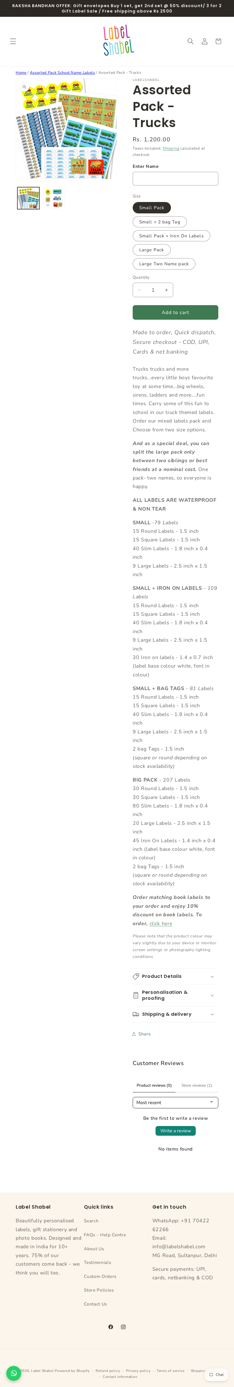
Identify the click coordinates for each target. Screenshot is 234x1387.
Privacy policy (138, 1370)
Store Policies (99, 1290)
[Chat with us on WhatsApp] (13, 1373)
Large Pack (151, 250)
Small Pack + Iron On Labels (171, 236)
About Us (94, 1249)
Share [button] (144, 1034)
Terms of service (171, 1370)
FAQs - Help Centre (105, 1235)
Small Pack (151, 208)
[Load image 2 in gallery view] (53, 198)
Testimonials (97, 1262)
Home (21, 72)
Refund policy (108, 1370)
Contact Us (95, 1304)
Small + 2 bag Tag (159, 222)
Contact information (120, 1376)
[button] (13, 41)
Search (91, 1221)
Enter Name (146, 166)
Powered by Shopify (72, 1370)
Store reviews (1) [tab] (196, 1085)
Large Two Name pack (164, 264)
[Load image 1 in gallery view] (28, 198)
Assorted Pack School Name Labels (62, 72)
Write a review (175, 1131)
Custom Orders (100, 1276)
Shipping (171, 148)
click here (161, 923)
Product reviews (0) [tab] (154, 1085)
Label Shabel (42, 1370)
